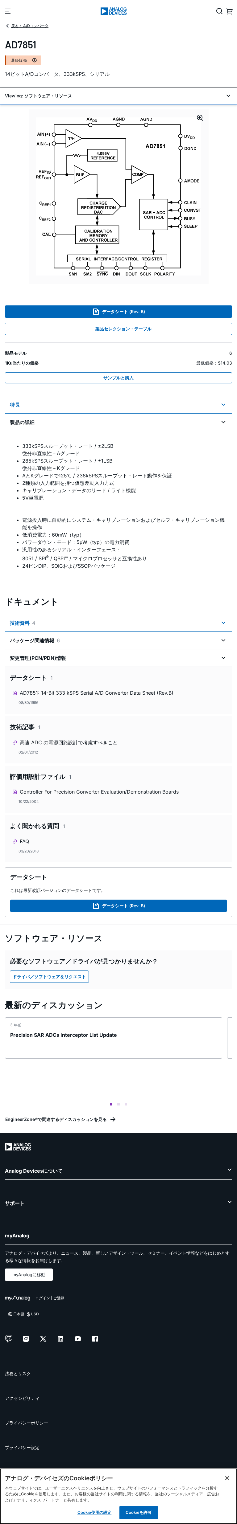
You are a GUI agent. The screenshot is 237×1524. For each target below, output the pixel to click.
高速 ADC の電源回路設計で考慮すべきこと (69, 742)
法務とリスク (18, 1373)
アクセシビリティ (22, 1398)
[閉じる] (227, 1478)
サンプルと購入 (118, 377)
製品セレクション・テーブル (123, 328)
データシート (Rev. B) (123, 311)
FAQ (24, 841)
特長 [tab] (15, 405)
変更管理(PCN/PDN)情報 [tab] (38, 658)
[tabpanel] (118, 506)
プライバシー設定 (22, 1447)
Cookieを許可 (139, 1512)
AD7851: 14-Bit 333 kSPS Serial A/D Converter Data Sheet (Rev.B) (96, 693)
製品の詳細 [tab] (22, 422)
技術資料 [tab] (22, 623)
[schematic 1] (118, 197)
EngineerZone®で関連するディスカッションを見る (56, 1119)
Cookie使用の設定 (94, 1512)
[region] (118, 1496)
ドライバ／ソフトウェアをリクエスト (49, 976)
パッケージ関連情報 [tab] (35, 640)
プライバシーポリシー (26, 1422)
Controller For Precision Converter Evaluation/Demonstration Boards (99, 792)
